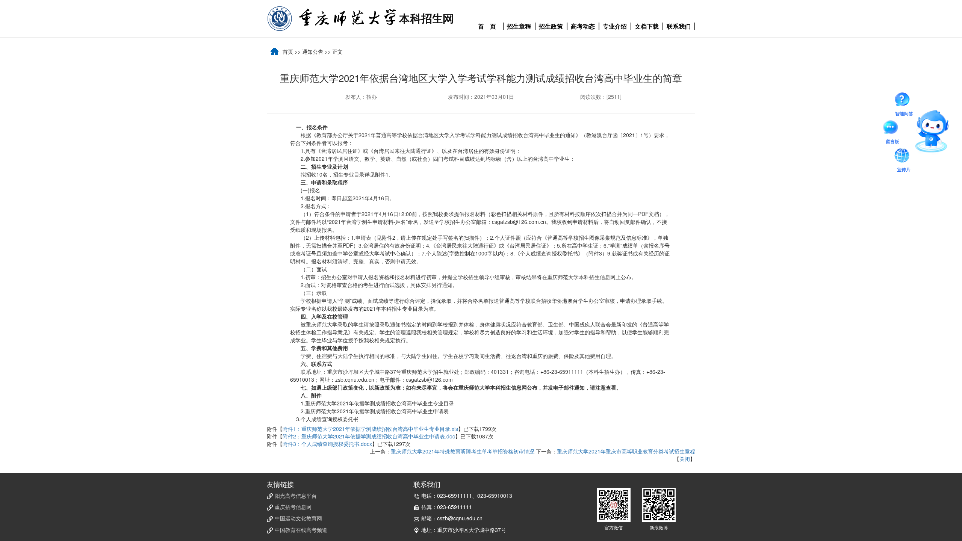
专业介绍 (615, 26)
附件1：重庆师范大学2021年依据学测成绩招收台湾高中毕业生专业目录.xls (370, 428)
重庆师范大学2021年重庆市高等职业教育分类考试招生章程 (626, 451)
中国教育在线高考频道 (301, 529)
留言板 (892, 128)
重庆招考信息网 (293, 507)
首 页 (487, 26)
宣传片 (903, 156)
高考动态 (583, 26)
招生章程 (519, 26)
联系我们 (679, 26)
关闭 (684, 458)
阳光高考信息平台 (296, 495)
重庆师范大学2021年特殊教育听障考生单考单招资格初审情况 (462, 451)
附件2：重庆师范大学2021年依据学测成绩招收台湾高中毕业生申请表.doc (369, 436)
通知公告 (312, 51)
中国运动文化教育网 (298, 518)
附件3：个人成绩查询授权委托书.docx (327, 443)
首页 (288, 51)
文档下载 (647, 26)
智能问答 (904, 100)
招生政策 (551, 26)
